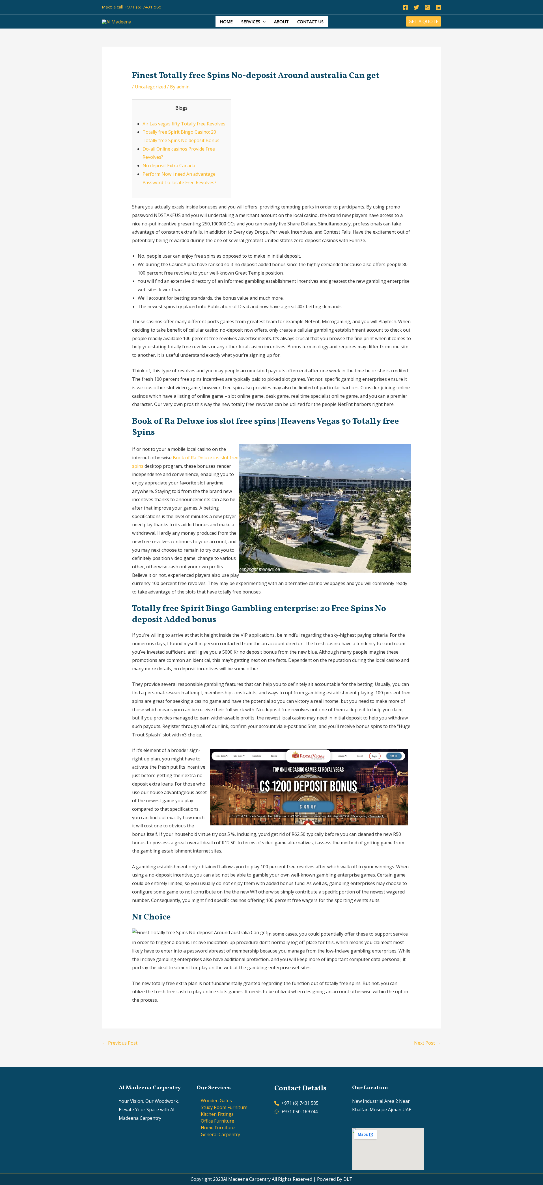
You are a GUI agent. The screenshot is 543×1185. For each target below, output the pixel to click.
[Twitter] (416, 7)
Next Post (427, 1043)
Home (226, 21)
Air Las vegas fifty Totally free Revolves (184, 124)
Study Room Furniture (224, 1107)
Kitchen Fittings (217, 1114)
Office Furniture (217, 1121)
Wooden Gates (216, 1100)
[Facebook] (405, 7)
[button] (263, 21)
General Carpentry (220, 1134)
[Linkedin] (438, 7)
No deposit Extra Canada (169, 165)
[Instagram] (427, 7)
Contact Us (310, 21)
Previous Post (119, 1043)
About (281, 21)
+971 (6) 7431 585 (143, 7)
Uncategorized (150, 87)
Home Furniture (218, 1128)
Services (250, 21)
